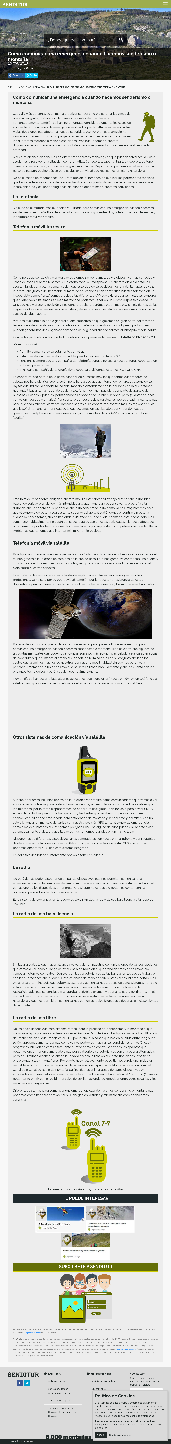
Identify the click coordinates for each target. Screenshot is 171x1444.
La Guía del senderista (103, 1381)
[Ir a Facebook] (20, 1383)
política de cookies (143, 1421)
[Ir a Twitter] (27, 1383)
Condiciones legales (59, 1400)
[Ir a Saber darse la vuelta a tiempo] (60, 1219)
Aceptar (101, 1435)
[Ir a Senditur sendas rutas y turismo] (15, 4)
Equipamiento (98, 1389)
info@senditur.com (32, 1333)
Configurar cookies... (121, 1435)
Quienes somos (56, 1381)
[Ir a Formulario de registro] (85, 1298)
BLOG (28, 87)
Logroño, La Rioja (20, 68)
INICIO (21, 87)
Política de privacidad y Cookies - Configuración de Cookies (63, 1412)
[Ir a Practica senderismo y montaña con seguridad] (85, 1246)
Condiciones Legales (126, 1349)
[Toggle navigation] (165, 4)
